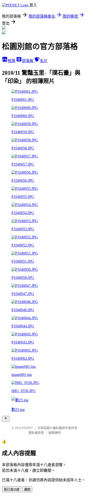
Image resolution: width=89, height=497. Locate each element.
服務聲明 (54, 432)
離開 (27, 489)
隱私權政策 (36, 432)
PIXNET (27, 428)
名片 (43, 61)
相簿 (12, 61)
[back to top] (5, 419)
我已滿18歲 (11, 489)
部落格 (28, 61)
